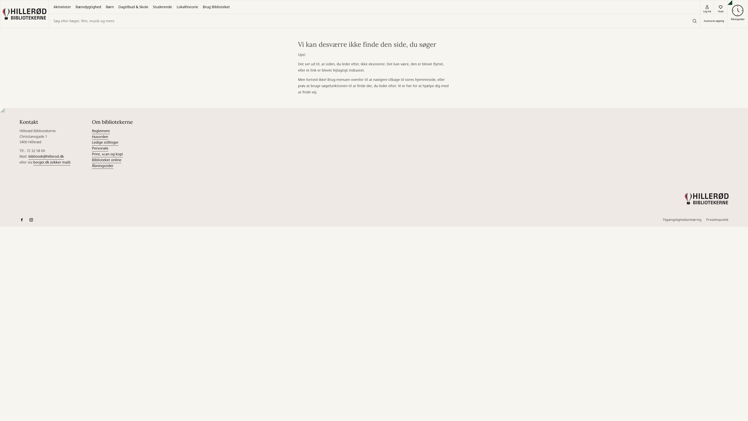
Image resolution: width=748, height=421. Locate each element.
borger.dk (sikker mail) (51, 162)
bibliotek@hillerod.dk (46, 156)
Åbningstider (102, 165)
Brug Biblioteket (216, 7)
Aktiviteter (62, 7)
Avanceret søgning (714, 21)
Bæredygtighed (88, 7)
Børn (110, 7)
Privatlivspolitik (717, 220)
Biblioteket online (106, 160)
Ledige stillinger (105, 142)
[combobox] (374, 21)
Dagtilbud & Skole (133, 7)
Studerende (162, 7)
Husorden (100, 136)
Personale (100, 148)
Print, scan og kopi (107, 154)
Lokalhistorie (187, 7)
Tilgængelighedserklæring (682, 220)
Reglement (101, 131)
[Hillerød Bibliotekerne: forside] (24, 14)
